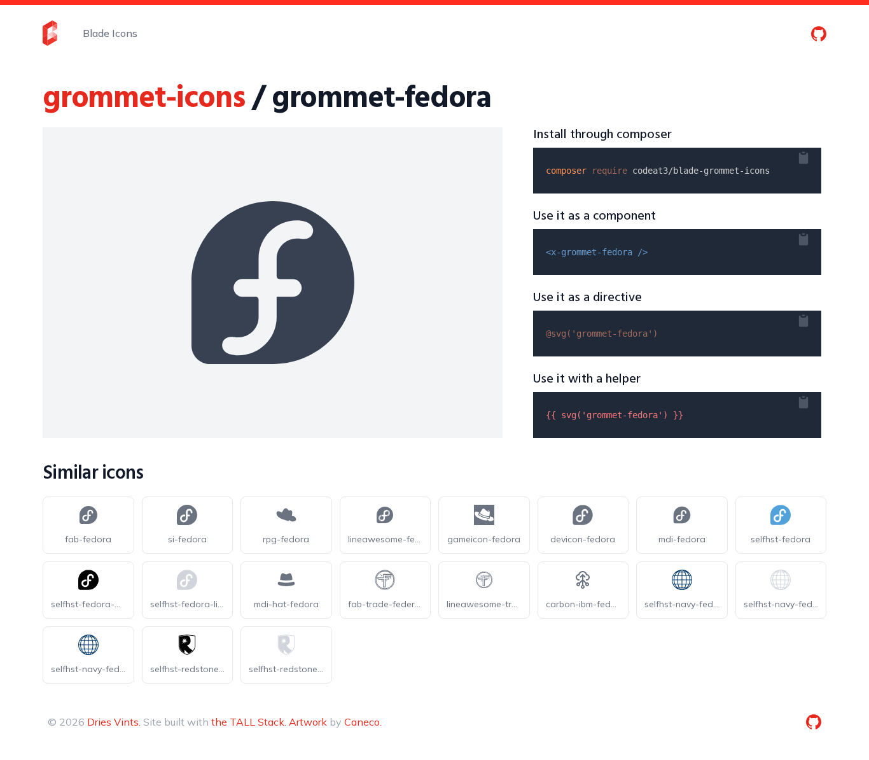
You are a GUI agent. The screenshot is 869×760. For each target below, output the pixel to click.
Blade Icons (110, 33)
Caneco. (363, 721)
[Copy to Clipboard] (813, 155)
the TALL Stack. (248, 721)
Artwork (308, 721)
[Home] (50, 33)
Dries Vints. (114, 721)
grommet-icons (143, 98)
